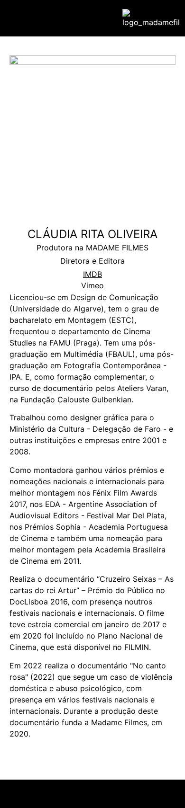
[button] (17, 18)
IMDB (92, 274)
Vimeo (92, 285)
